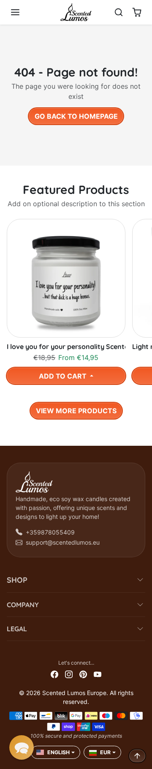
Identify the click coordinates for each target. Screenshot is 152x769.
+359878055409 (50, 532)
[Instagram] (69, 674)
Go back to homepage (76, 116)
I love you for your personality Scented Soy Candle (66, 347)
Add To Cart (63, 376)
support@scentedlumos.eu (63, 542)
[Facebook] (54, 674)
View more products (76, 410)
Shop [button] (17, 580)
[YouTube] (97, 674)
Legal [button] (17, 628)
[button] (23, 12)
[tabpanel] (76, 317)
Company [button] (23, 604)
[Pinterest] (83, 674)
